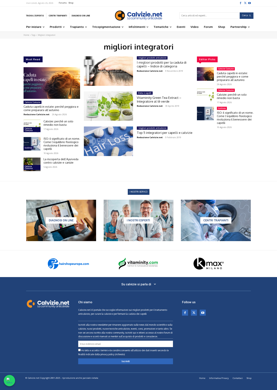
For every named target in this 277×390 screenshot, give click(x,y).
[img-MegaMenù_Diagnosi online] (61, 220)
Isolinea (28, 147)
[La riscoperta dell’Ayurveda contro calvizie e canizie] (32, 164)
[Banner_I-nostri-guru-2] (139, 220)
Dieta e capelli (145, 93)
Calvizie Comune (32, 102)
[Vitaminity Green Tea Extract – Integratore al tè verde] (108, 106)
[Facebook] (240, 3)
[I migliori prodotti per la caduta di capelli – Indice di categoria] (108, 71)
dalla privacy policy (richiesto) (110, 354)
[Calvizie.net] (138, 16)
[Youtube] (249, 3)
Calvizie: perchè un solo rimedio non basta (58, 123)
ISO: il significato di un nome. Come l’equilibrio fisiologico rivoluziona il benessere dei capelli (62, 144)
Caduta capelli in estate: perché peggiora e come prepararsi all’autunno (51, 108)
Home (26, 35)
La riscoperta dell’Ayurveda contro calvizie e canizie (61, 160)
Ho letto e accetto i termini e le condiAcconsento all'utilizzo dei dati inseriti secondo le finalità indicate (123, 352)
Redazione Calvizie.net (36, 114)
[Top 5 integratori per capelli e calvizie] (108, 141)
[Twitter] (245, 3)
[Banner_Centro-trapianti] (216, 220)
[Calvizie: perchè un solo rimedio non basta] (32, 126)
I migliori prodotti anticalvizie (152, 57)
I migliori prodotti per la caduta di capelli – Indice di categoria (162, 64)
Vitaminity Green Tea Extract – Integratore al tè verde (159, 99)
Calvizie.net (84, 309)
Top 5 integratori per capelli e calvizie (164, 133)
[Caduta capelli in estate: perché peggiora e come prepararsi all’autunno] (52, 83)
